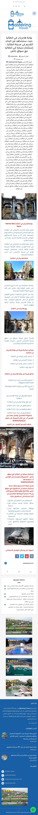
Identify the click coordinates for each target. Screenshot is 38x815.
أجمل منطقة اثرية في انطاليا (19, 72)
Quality (30, 812)
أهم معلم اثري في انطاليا (20, 96)
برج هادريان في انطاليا (21, 128)
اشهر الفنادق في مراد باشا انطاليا (17, 104)
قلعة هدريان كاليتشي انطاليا (18, 181)
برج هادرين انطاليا (21, 133)
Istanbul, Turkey (9, 771)
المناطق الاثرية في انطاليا (21, 125)
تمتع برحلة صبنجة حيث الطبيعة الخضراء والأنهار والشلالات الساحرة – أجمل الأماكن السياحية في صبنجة (23, 736)
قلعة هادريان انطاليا (22, 165)
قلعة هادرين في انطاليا (21, 173)
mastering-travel (10, 783)
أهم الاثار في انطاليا (11, 88)
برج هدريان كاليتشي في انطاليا (23, 144)
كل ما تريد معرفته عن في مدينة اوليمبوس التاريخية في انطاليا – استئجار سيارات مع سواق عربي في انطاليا (20, 599)
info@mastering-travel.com (13, 779)
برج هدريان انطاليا (14, 139)
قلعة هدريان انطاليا (22, 178)
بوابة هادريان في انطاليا (21, 146)
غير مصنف (19, 59)
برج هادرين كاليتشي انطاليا (20, 136)
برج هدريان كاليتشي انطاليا (13, 141)
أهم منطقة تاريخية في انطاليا (14, 99)
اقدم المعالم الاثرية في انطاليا (18, 112)
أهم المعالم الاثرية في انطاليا (23, 91)
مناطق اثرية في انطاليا (21, 186)
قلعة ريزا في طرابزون (27, 594)
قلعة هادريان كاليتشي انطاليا (18, 168)
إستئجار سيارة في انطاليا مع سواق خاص (20, 102)
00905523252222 (19, 421)
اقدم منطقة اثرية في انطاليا (18, 120)
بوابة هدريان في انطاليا (21, 160)
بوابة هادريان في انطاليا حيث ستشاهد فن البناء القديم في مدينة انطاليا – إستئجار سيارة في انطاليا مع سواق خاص (19, 45)
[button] (33, 810)
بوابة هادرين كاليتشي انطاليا (18, 154)
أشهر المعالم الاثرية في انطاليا (18, 78)
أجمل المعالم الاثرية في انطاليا (18, 65)
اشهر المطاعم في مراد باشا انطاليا (21, 107)
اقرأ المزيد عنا (33, 723)
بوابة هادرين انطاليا (22, 152)
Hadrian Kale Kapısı (15, 62)
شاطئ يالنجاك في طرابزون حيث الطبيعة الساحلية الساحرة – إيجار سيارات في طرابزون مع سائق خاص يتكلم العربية (21, 607)
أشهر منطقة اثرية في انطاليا (18, 86)
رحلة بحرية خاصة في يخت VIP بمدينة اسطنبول (20, 586)
